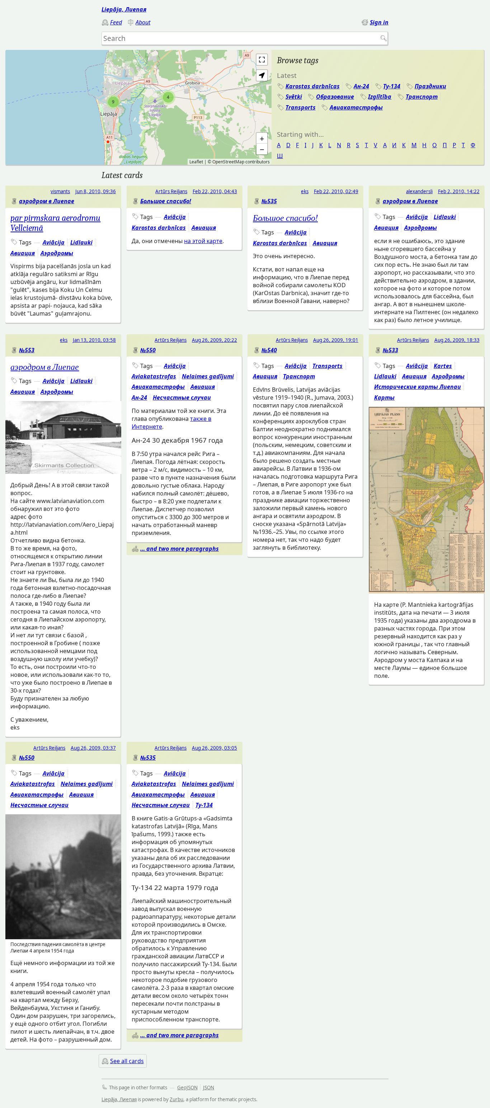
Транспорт (422, 97)
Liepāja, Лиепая (124, 9)
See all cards (127, 1061)
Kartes (443, 366)
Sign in (379, 22)
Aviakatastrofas (154, 376)
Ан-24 (361, 86)
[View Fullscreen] (261, 59)
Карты (384, 397)
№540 (269, 350)
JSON (208, 1087)
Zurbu (176, 1099)
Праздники (430, 86)
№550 (148, 350)
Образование (335, 97)
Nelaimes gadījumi (208, 376)
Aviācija (54, 242)
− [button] (262, 149)
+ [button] (262, 138)
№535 (269, 201)
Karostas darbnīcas (313, 86)
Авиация (22, 253)
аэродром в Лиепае (46, 201)
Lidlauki (81, 242)
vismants (60, 191)
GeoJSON (187, 1087)
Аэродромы (57, 253)
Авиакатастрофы (356, 107)
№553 (26, 350)
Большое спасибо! (165, 201)
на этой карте (203, 241)
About (143, 22)
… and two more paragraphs (179, 549)
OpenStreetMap (228, 162)
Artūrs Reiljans (171, 191)
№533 (390, 350)
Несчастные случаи (182, 397)
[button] (261, 75)
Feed (116, 22)
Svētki (294, 97)
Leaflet (196, 162)
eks (304, 191)
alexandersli (419, 191)
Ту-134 (391, 86)
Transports (301, 107)
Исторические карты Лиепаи (417, 387)
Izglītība (379, 97)
